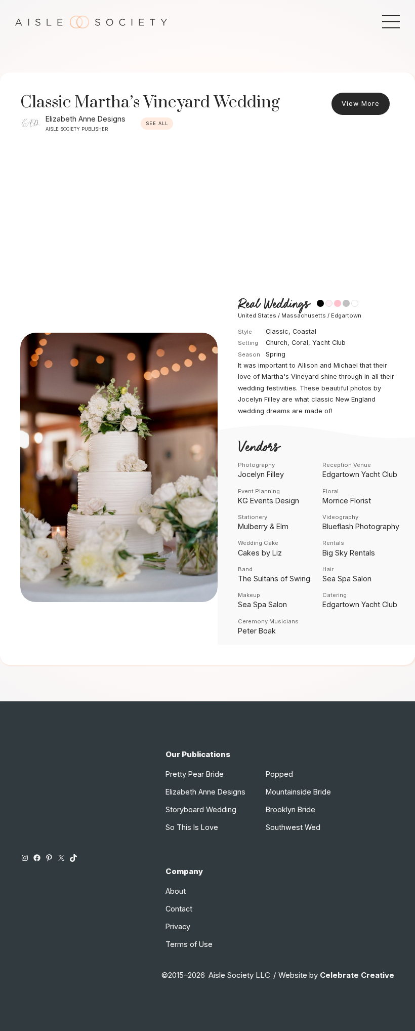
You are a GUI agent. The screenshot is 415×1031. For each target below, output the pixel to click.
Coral (300, 342)
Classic (277, 331)
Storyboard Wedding (200, 809)
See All (157, 123)
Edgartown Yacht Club (359, 474)
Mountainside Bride (298, 791)
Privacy (177, 926)
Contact (178, 908)
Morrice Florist (346, 500)
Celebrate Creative (357, 975)
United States (257, 315)
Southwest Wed (293, 827)
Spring (275, 354)
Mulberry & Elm (263, 526)
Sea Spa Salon (346, 578)
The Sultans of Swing (274, 578)
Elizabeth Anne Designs (86, 118)
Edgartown (346, 315)
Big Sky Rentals (348, 552)
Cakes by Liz (260, 552)
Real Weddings (273, 304)
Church (276, 342)
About (175, 891)
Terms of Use (189, 944)
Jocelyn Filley (261, 474)
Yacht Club (329, 342)
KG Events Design (268, 500)
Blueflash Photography (360, 526)
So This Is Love (191, 827)
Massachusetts (303, 315)
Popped (279, 774)
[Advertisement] (207, 214)
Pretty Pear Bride (194, 774)
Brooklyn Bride (290, 809)
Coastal (304, 331)
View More (361, 103)
